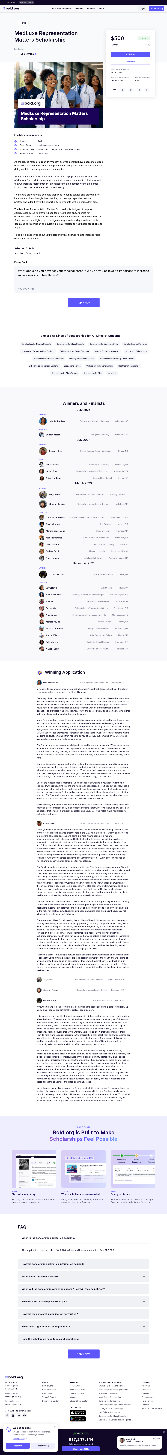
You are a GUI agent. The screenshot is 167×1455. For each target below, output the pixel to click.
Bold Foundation (49, 1389)
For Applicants (26, 2)
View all (111, 373)
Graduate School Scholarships (112, 1386)
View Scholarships (60, 8)
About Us (146, 1386)
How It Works (48, 1386)
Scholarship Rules (77, 1389)
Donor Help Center (50, 1401)
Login (142, 8)
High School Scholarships (136, 351)
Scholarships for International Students (37, 351)
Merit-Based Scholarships (110, 1397)
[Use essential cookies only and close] (55, 1427)
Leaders (91, 8)
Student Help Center (79, 1401)
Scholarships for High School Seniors (115, 1405)
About (101, 8)
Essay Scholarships (72, 366)
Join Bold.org (157, 8)
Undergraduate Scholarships (81, 358)
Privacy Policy (19, 1438)
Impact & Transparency (152, 1408)
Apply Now (130, 54)
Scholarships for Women (109, 1401)
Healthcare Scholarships (128, 366)
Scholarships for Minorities (135, 344)
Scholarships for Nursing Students (36, 344)
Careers (145, 1393)
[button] (83, 1238)
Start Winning (81, 1449)
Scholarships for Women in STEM (104, 344)
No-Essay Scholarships (108, 1393)
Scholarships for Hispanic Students (49, 358)
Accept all (18, 1446)
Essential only (43, 1446)
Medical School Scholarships (107, 351)
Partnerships (147, 1401)
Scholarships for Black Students (70, 344)
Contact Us (146, 1389)
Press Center (147, 1397)
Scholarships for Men (93, 373)
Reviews (145, 1405)
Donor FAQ (47, 1393)
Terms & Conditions (50, 1397)
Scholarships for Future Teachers (74, 351)
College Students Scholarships (99, 366)
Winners (79, 8)
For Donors (12, 2)
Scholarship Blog (77, 1393)
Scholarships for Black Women (65, 373)
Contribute (130, 62)
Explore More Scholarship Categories (115, 1420)
